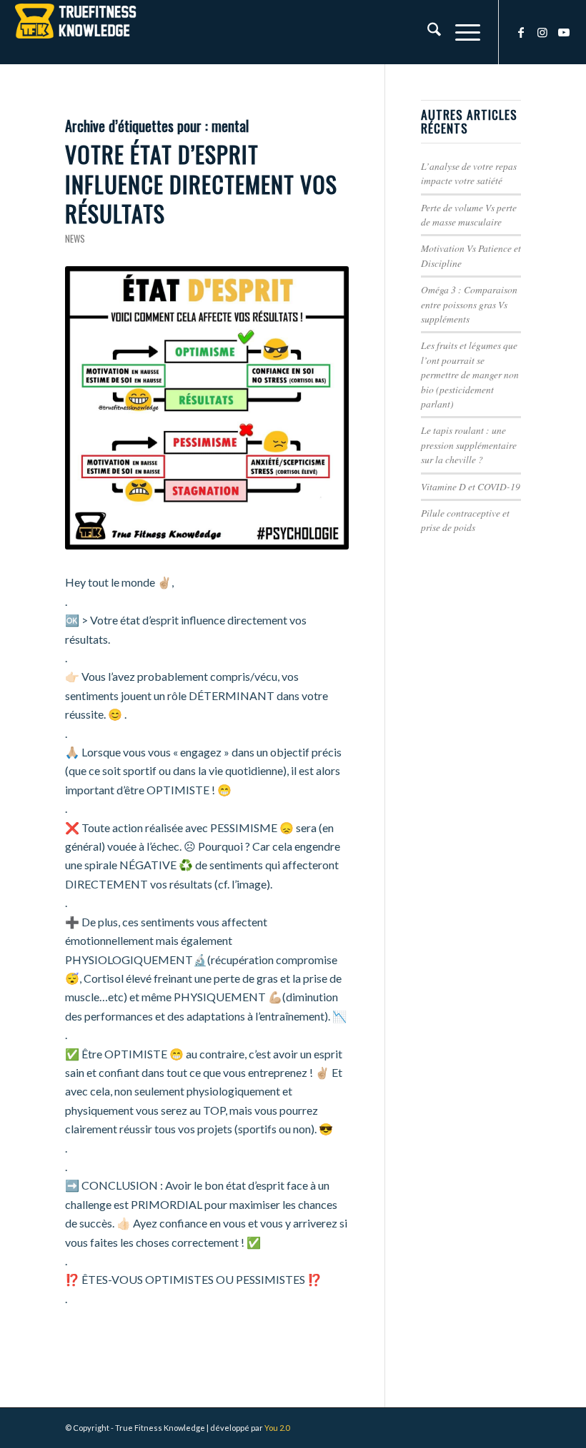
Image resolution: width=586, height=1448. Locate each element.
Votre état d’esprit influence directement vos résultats (201, 183)
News (75, 238)
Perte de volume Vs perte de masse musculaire (469, 214)
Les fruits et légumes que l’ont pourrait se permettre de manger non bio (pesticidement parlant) (470, 374)
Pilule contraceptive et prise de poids (465, 520)
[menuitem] (427, 32)
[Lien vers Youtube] (564, 32)
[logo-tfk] (75, 32)
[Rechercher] (427, 32)
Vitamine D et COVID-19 (470, 486)
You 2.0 (276, 1427)
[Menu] (460, 32)
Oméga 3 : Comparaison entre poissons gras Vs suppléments (469, 304)
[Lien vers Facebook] (521, 32)
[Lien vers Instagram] (542, 32)
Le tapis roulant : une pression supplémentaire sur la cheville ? (469, 444)
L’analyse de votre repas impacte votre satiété (469, 173)
